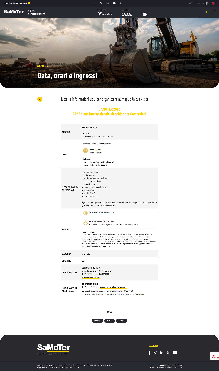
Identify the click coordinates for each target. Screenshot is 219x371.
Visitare (97, 320)
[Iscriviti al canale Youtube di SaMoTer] (175, 353)
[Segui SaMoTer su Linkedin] (161, 353)
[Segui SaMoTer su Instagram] (155, 353)
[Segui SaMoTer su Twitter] (168, 353)
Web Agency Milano (174, 365)
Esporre (122, 320)
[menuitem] (17, 3)
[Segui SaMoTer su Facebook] (149, 353)
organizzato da (102, 10)
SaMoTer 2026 (42, 66)
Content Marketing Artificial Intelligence (166, 367)
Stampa (109, 320)
